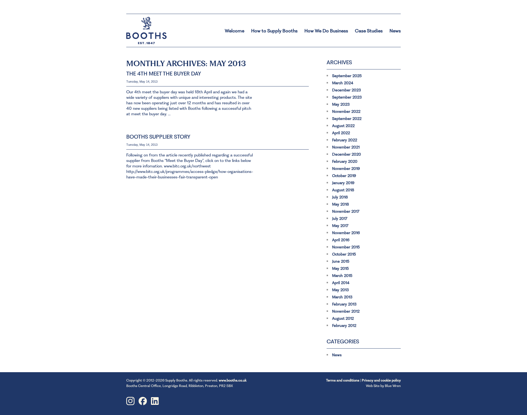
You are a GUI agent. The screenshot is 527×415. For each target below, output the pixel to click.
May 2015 (340, 268)
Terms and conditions (342, 380)
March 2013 (342, 297)
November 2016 (346, 233)
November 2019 (346, 168)
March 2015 (342, 275)
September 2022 (346, 118)
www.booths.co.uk (232, 380)
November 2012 (346, 311)
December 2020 (346, 154)
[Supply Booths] (159, 27)
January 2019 (343, 183)
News (395, 30)
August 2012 (343, 318)
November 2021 (346, 147)
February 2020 (344, 161)
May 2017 (340, 225)
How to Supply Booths (274, 30)
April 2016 (340, 240)
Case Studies (369, 30)
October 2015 (344, 254)
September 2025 (347, 76)
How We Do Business (326, 30)
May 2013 (340, 290)
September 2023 (347, 97)
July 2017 (339, 218)
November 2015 (346, 247)
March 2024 (342, 83)
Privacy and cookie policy (381, 380)
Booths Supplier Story (158, 137)
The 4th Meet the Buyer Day (163, 74)
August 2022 (343, 126)
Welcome (234, 30)
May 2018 (340, 204)
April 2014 (340, 283)
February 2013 (344, 304)
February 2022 (344, 140)
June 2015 (340, 261)
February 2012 (344, 325)
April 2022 (341, 133)
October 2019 (344, 175)
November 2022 (346, 111)
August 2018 (343, 190)
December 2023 (346, 90)
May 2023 (341, 104)
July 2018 (340, 197)
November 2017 (345, 211)
